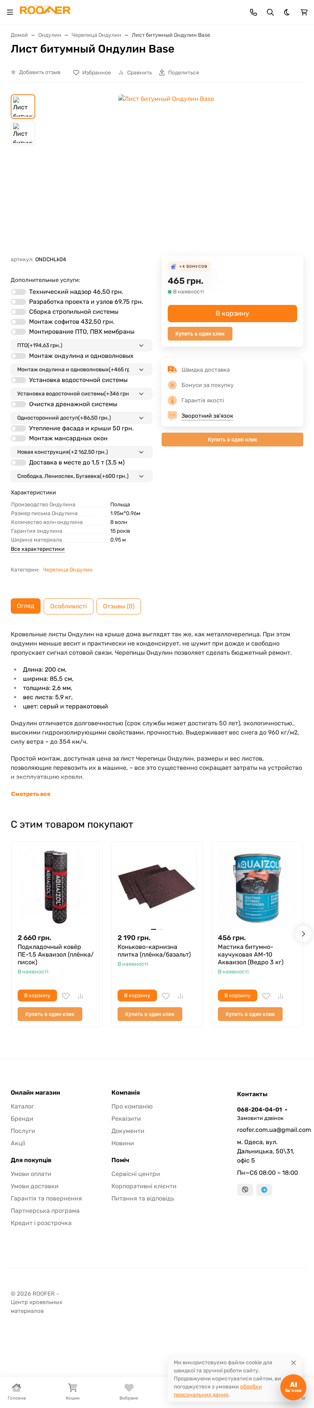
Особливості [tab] (68, 606)
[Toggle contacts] (253, 12)
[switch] (18, 292)
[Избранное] (66, 996)
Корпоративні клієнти (144, 1186)
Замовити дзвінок (260, 1118)
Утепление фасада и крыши (81, 428)
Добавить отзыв (40, 72)
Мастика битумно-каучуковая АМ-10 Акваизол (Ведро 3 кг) (250, 954)
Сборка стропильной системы (73, 311)
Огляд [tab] (25, 605)
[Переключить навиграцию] (10, 12)
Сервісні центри (135, 1173)
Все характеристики (38, 549)
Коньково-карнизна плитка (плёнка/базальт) (154, 950)
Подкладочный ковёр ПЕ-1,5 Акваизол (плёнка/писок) (56, 954)
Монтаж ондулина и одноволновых (81, 355)
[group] (166, 174)
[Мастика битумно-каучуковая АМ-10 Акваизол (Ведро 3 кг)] (257, 887)
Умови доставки (35, 1186)
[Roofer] (45, 11)
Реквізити (126, 1118)
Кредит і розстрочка (41, 1223)
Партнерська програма (45, 1210)
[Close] (293, 1363)
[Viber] (245, 1190)
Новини (122, 1143)
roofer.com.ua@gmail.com (270, 1129)
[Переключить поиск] (270, 12)
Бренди (22, 1118)
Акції (18, 1143)
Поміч (120, 1160)
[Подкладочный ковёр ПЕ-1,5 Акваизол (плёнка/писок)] (57, 887)
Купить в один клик (200, 334)
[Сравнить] (80, 996)
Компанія (125, 1093)
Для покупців (31, 1160)
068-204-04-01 (259, 1109)
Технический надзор (76, 291)
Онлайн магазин (35, 1093)
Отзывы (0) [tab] (118, 606)
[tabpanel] (157, 714)
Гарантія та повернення (46, 1198)
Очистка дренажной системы (73, 404)
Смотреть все (31, 793)
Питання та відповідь (142, 1198)
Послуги (23, 1131)
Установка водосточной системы (78, 380)
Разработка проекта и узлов (86, 301)
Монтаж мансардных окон (68, 438)
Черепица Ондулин (68, 569)
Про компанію (132, 1106)
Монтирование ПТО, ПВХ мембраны (81, 331)
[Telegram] (264, 1190)
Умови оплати (31, 1173)
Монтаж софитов (71, 321)
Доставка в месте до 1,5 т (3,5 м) (76, 462)
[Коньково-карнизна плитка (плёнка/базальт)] (157, 887)
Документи (127, 1131)
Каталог (22, 1106)
